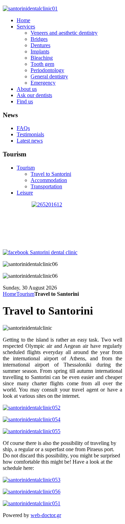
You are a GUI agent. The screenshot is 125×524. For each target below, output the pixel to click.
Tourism (25, 294)
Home (9, 294)
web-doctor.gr (46, 515)
